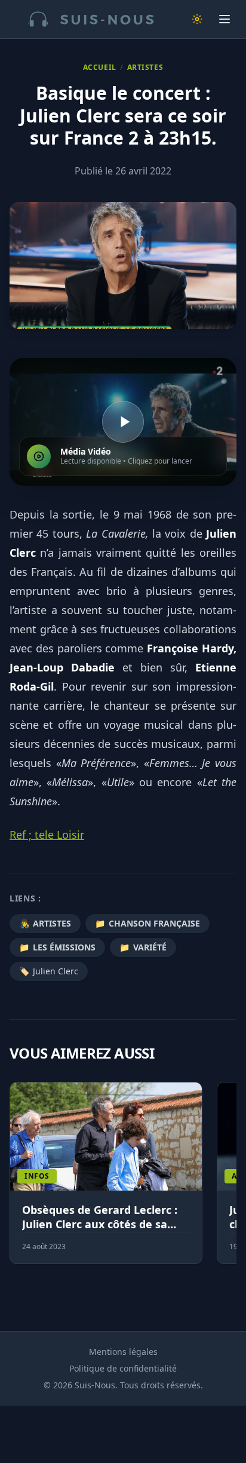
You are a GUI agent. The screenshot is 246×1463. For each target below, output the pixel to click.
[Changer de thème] (197, 19)
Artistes (145, 67)
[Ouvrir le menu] (224, 19)
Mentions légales (123, 1351)
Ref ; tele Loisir (47, 834)
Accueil (99, 67)
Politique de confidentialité (123, 1368)
